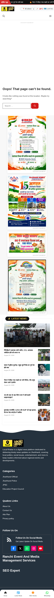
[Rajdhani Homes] (27, 201)
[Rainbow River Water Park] (27, 285)
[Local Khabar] (7, 8)
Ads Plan (6, 514)
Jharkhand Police (10, 481)
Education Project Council (13, 489)
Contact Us (7, 510)
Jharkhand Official (10, 477)
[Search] (35, 106)
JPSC (5, 485)
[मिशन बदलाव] (27, 243)
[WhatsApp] (47, 594)
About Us (6, 506)
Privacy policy (8, 518)
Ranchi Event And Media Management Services (21, 558)
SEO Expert (11, 570)
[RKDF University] (27, 143)
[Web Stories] (33, 594)
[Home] (5, 594)
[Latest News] (18, 594)
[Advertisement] (27, 51)
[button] (3, 16)
